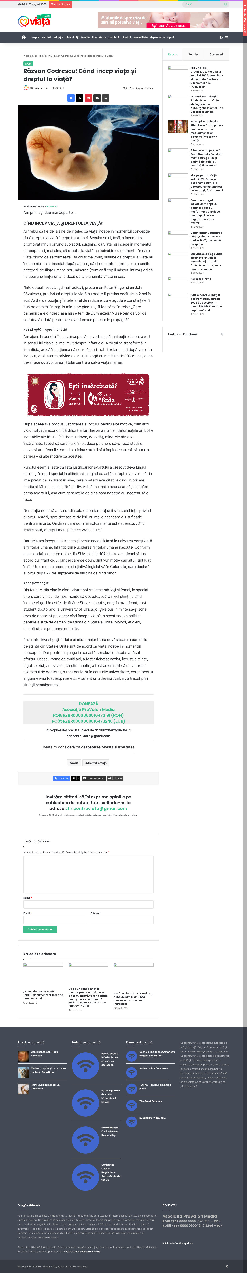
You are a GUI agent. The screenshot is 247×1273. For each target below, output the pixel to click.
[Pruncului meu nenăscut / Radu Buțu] (23, 1093)
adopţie (58, 37)
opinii (170, 37)
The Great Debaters (150, 1101)
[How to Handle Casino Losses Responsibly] (85, 1152)
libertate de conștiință (105, 37)
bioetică (126, 37)
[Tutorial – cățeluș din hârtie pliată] (131, 1093)
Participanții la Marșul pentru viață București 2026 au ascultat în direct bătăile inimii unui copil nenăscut (206, 302)
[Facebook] (71, 98)
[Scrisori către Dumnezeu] (131, 1077)
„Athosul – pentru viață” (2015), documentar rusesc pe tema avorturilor (43, 995)
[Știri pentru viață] (35, 19)
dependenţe (157, 37)
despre (35, 37)
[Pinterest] (88, 98)
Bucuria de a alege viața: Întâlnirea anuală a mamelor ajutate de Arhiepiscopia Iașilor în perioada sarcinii (207, 261)
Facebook (52, 206)
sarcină (46, 37)
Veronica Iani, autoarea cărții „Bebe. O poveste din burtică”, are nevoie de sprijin (206, 238)
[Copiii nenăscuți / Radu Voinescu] (23, 1060)
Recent (172, 54)
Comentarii (217, 54)
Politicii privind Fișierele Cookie (82, 1251)
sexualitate (141, 37)
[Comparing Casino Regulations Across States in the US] (85, 1189)
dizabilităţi (72, 37)
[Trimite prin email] (97, 98)
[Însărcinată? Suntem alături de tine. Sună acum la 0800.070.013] (88, 394)
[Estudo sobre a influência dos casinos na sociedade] (85, 1078)
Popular (193, 54)
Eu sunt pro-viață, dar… (152, 1117)
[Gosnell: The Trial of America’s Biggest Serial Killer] (131, 1060)
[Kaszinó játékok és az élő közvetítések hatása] (85, 1115)
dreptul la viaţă (97, 763)
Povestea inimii (201, 279)
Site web (96, 913)
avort (48, 55)
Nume (27, 897)
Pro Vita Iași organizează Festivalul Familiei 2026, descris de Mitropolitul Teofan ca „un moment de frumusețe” (207, 77)
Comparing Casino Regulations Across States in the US (110, 1172)
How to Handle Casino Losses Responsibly (109, 1131)
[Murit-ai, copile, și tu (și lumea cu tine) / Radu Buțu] (23, 1077)
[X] (79, 98)
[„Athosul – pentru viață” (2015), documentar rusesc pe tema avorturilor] (43, 975)
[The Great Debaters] (131, 1110)
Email (27, 913)
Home (29, 55)
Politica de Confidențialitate (177, 1243)
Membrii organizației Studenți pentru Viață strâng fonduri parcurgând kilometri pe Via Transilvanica (207, 104)
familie (85, 37)
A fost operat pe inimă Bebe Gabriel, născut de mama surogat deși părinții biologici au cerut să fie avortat (206, 157)
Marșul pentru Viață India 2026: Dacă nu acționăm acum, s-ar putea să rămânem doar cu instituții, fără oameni (207, 182)
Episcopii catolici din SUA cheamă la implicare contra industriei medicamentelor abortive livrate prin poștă (207, 131)
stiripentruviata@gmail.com (96, 808)
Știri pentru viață (39, 88)
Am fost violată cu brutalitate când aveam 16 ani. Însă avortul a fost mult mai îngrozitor (134, 999)
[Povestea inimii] (178, 284)
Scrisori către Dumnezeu (153, 1068)
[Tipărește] (105, 98)
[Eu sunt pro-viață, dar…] (131, 1126)
